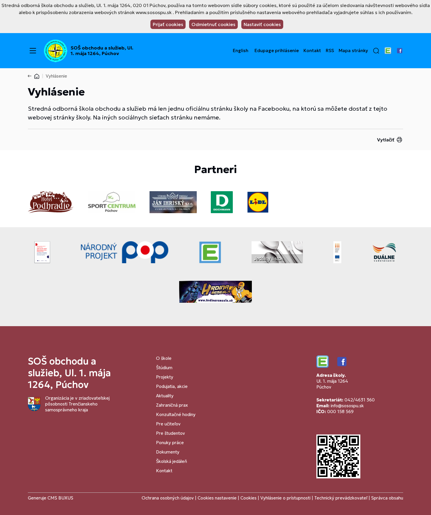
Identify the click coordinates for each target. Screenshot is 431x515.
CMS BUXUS (60, 498)
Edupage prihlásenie (276, 50)
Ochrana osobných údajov (168, 498)
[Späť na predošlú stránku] (31, 76)
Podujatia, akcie (172, 386)
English (240, 50)
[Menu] (33, 50)
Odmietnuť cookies (213, 24)
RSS (330, 50)
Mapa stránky (353, 50)
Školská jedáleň (171, 461)
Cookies (249, 498)
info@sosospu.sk (347, 405)
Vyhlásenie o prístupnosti (285, 498)
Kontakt (312, 50)
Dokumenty (167, 452)
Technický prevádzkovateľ (340, 498)
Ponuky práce (170, 442)
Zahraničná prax (172, 405)
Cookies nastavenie (217, 498)
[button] (376, 50)
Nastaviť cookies (262, 24)
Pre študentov (170, 433)
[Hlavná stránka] (37, 76)
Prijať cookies (168, 24)
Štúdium (164, 367)
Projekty (164, 377)
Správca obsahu (387, 498)
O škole (164, 358)
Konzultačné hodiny (176, 414)
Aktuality (165, 395)
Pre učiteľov (168, 424)
